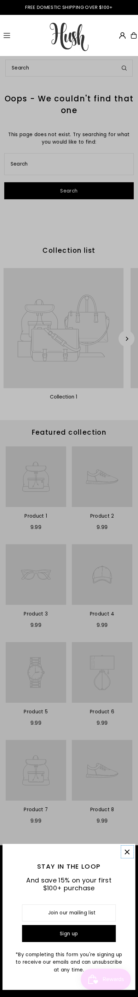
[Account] (122, 35)
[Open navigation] (22, 35)
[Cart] (134, 35)
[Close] (127, 852)
